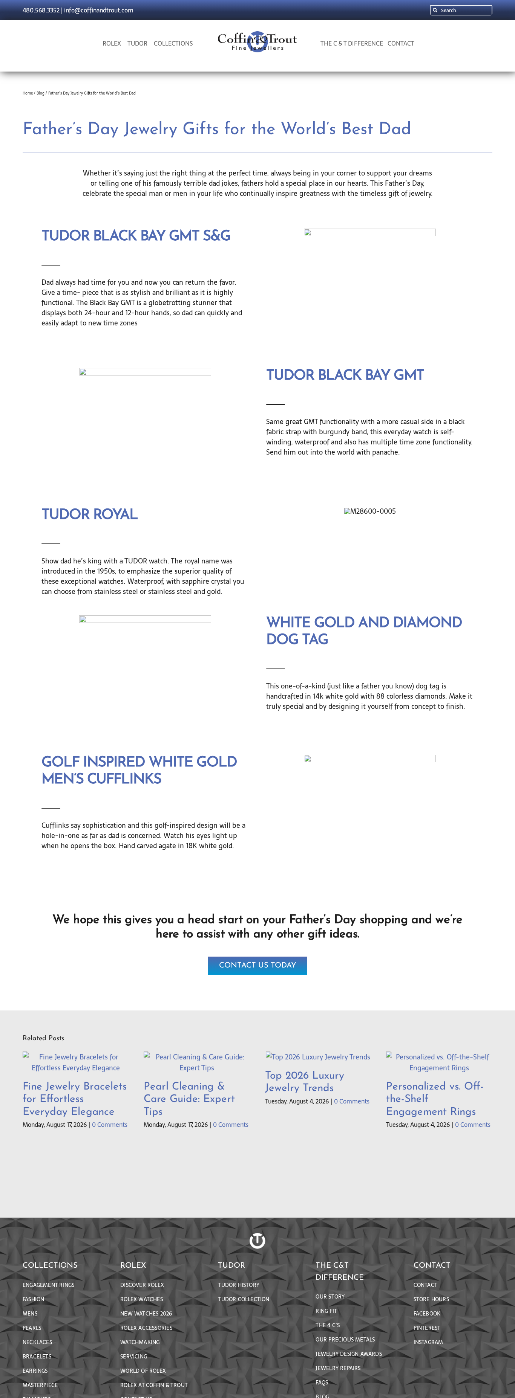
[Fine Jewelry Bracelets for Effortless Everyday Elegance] (76, 1057)
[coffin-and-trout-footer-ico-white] (257, 1236)
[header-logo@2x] (257, 34)
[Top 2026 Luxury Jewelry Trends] (318, 1057)
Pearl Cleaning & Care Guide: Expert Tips (189, 1099)
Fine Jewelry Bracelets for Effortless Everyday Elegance (75, 1099)
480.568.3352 (41, 10)
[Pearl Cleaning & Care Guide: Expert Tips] (197, 1057)
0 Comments (109, 1124)
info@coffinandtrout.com (98, 10)
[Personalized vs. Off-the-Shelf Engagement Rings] (439, 1057)
